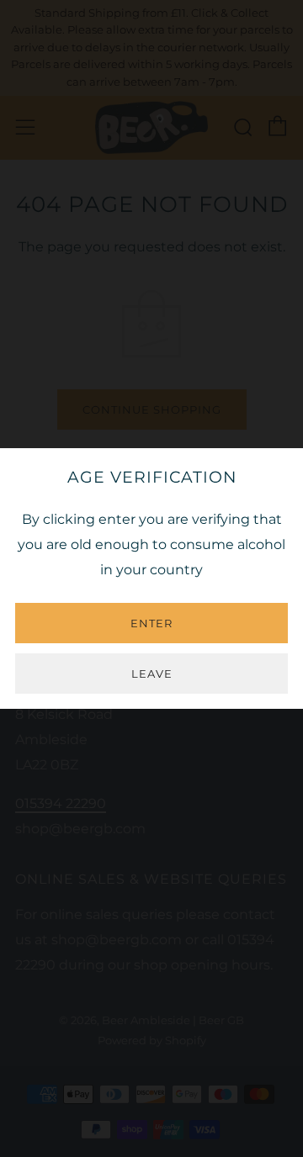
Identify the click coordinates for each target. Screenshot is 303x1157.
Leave (152, 673)
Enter (151, 623)
